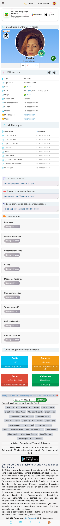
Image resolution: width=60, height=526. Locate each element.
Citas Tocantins (36, 439)
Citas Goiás (14, 416)
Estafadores (25, 443)
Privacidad (7, 450)
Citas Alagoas (21, 407)
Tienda (35, 443)
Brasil (29, 86)
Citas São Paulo (46, 434)
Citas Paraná (50, 421)
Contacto (52, 450)
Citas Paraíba (37, 421)
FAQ (30, 453)
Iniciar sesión (43, 3)
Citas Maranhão (27, 416)
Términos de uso (21, 450)
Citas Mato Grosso (43, 416)
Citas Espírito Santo (35, 412)
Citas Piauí (29, 425)
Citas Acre (10, 407)
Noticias (14, 443)
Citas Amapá (34, 407)
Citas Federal (50, 412)
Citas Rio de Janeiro (43, 425)
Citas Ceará (20, 412)
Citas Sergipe (23, 439)
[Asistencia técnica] (49, 522)
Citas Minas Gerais (12, 421)
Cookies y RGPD (14, 447)
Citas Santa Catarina (29, 434)
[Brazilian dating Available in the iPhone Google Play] (30, 457)
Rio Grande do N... (41, 90)
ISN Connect (30, 518)
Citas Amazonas (47, 407)
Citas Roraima (13, 434)
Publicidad (28, 447)
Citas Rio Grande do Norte (13, 430)
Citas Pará (26, 421)
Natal (29, 91)
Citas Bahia (9, 412)
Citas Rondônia (51, 430)
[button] (3, 3)
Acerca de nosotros (43, 447)
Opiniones (45, 443)
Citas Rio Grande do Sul (34, 430)
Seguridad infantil (38, 450)
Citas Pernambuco (16, 425)
